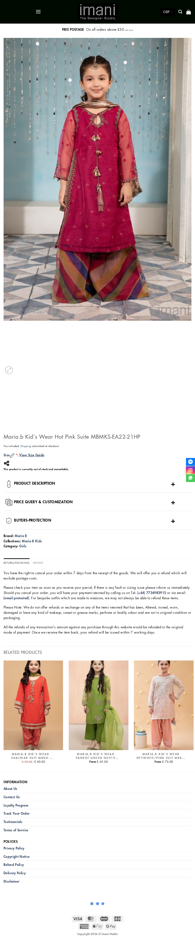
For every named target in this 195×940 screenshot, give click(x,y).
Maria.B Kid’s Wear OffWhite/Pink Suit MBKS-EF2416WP (160, 756)
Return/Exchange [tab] (16, 562)
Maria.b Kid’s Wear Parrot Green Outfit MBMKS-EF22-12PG (96, 756)
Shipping (25, 446)
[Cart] (189, 12)
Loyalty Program (16, 805)
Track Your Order (16, 813)
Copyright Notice (16, 856)
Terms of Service (16, 830)
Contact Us (12, 796)
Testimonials (13, 821)
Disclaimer (11, 881)
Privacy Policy (14, 848)
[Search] (180, 11)
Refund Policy (14, 864)
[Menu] (38, 12)
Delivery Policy (15, 872)
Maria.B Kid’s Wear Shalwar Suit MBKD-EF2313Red (30, 756)
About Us (10, 788)
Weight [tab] (38, 562)
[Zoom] (9, 370)
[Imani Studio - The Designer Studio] (97, 12)
